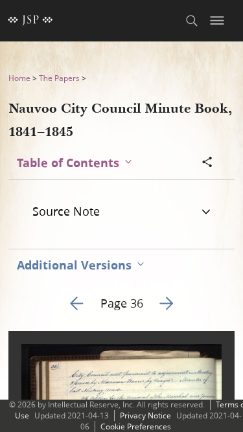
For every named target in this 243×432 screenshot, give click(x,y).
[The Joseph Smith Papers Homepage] (30, 21)
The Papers (59, 78)
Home (19, 78)
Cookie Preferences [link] (135, 426)
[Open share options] (207, 163)
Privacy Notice (145, 415)
